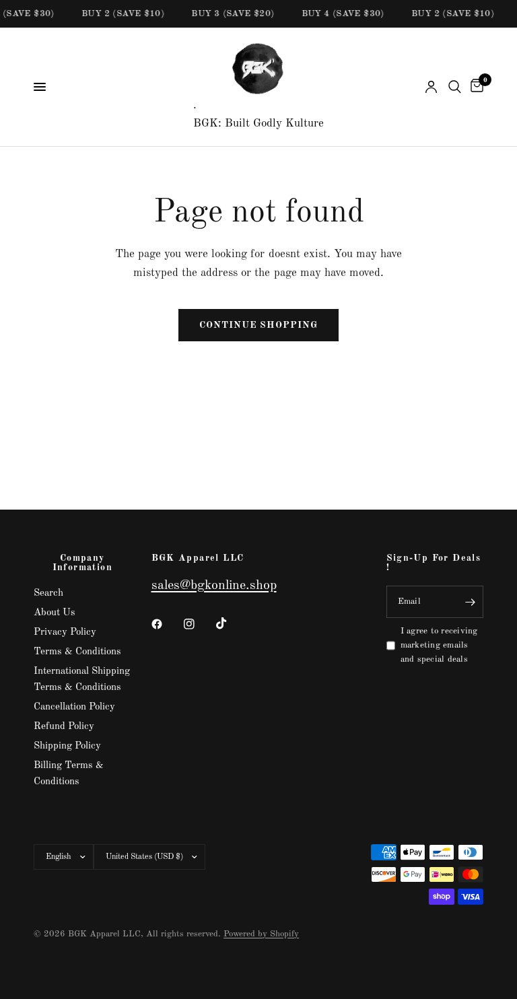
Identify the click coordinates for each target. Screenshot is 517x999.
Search (48, 593)
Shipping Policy (67, 746)
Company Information (82, 562)
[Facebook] (166, 624)
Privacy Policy (65, 632)
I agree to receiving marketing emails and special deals (439, 645)
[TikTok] (231, 623)
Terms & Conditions (77, 652)
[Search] (455, 87)
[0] (474, 87)
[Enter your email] (469, 602)
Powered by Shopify (261, 934)
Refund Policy (64, 727)
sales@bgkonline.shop (214, 585)
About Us (54, 613)
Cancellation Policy (74, 707)
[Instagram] (198, 624)
